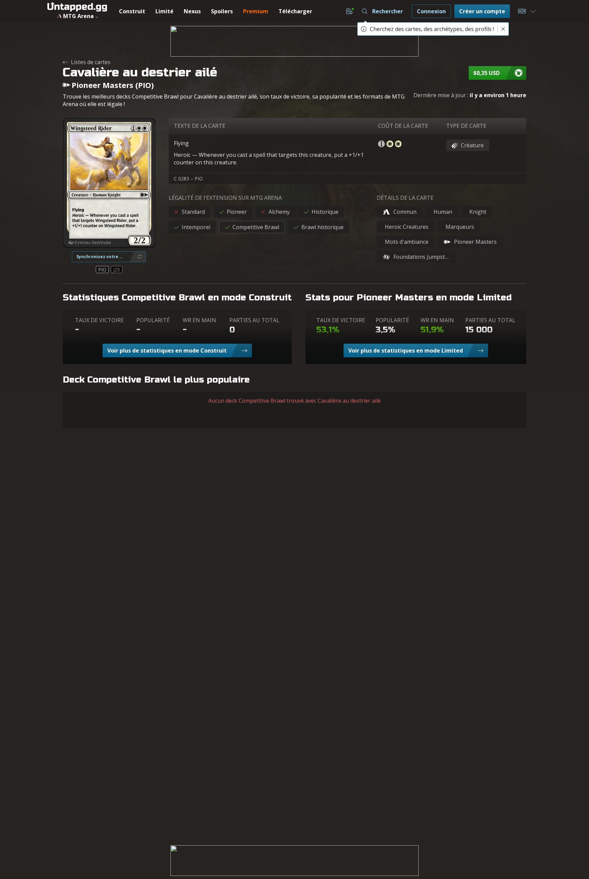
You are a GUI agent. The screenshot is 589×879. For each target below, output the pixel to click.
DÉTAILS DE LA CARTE (405, 198)
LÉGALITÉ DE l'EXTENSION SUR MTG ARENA (225, 198)
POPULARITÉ (153, 320)
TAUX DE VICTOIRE (99, 320)
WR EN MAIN (199, 320)
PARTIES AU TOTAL (254, 320)
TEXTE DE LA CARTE (199, 126)
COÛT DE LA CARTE (403, 126)
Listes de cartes (90, 62)
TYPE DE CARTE (466, 126)
